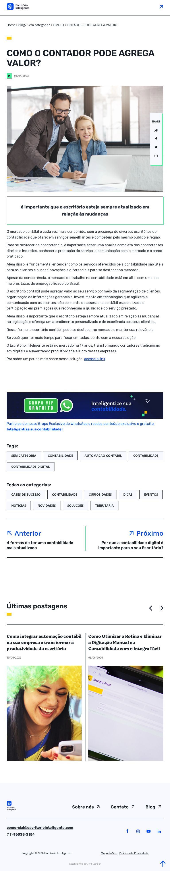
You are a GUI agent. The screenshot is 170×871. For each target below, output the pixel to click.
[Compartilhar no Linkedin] (156, 155)
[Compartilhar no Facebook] (156, 139)
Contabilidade (60, 455)
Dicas (128, 494)
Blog (21, 25)
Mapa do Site (109, 853)
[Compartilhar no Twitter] (156, 147)
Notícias (18, 505)
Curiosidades (100, 494)
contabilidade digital (30, 466)
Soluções (75, 505)
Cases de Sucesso (26, 494)
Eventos (151, 494)
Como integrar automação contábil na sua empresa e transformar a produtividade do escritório (44, 642)
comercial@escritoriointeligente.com (40, 827)
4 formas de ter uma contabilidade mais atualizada (40, 545)
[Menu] (161, 6)
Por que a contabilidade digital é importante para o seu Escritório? (130, 545)
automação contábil (103, 455)
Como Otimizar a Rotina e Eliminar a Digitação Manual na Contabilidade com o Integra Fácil (125, 642)
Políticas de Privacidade (134, 853)
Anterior (28, 533)
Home (11, 25)
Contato (120, 807)
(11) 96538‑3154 (21, 834)
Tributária (104, 505)
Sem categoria (38, 25)
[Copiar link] (156, 130)
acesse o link (94, 359)
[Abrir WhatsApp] (11, 860)
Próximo (150, 533)
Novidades (47, 505)
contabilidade (145, 455)
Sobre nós (83, 807)
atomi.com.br (94, 863)
